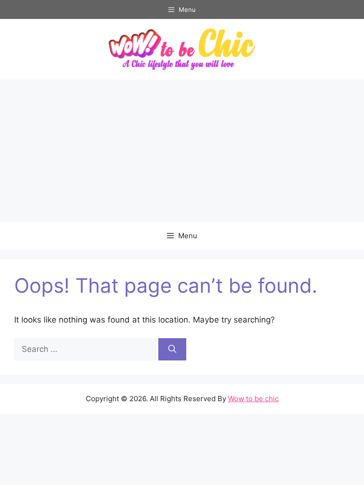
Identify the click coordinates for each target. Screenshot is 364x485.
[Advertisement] (182, 150)
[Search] (172, 349)
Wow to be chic (253, 398)
